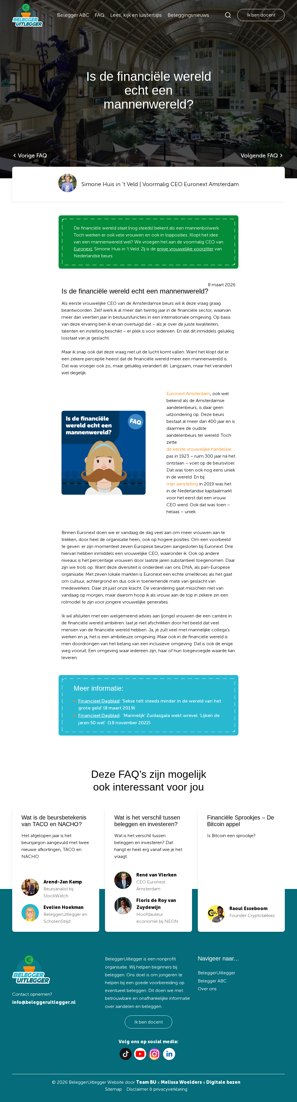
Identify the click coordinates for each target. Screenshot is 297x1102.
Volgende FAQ (259, 155)
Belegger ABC (73, 15)
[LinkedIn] (169, 1054)
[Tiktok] (125, 1054)
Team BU (146, 1082)
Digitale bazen (223, 1082)
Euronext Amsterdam (188, 393)
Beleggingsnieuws (188, 15)
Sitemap (113, 1089)
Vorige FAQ (32, 155)
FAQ (99, 15)
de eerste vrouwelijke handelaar (198, 449)
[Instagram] (154, 1054)
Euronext (83, 249)
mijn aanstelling (182, 484)
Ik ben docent (261, 15)
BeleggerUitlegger (216, 973)
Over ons (207, 988)
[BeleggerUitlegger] (27, 15)
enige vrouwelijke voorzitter (185, 249)
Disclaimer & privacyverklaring (156, 1089)
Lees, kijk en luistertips (136, 15)
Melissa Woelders (181, 1082)
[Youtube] (140, 1054)
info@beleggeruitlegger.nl (44, 1002)
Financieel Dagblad (98, 701)
